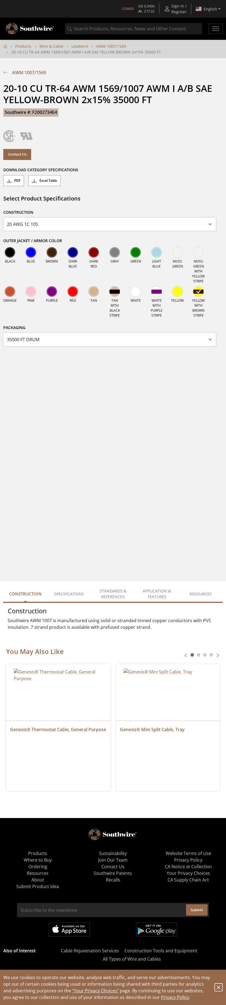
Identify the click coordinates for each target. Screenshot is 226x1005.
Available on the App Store (69, 929)
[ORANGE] (10, 291)
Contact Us (17, 154)
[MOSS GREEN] (177, 252)
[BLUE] (30, 252)
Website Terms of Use (188, 853)
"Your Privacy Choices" (95, 991)
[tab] (192, 655)
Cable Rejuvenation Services (90, 951)
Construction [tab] (25, 594)
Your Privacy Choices (188, 873)
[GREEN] (135, 252)
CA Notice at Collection (188, 867)
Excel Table (48, 180)
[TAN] (93, 291)
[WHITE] (135, 291)
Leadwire (79, 46)
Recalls (113, 880)
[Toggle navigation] (216, 29)
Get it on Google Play (156, 929)
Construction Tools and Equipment (161, 951)
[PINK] (30, 291)
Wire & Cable (51, 46)
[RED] (72, 291)
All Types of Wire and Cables (132, 959)
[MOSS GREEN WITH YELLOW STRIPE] (198, 252)
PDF (17, 180)
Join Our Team (113, 860)
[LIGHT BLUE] (156, 252)
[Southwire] (30, 28)
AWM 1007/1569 (111, 46)
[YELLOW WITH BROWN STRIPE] (198, 291)
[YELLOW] (177, 291)
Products (23, 46)
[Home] (5, 46)
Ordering (37, 867)
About (37, 880)
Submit (197, 909)
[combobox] (133, 28)
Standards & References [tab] (113, 593)
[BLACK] (10, 252)
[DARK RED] (93, 252)
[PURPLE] (51, 291)
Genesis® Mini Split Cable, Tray (152, 729)
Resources (38, 873)
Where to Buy (38, 860)
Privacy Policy (175, 997)
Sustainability (113, 853)
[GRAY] (114, 252)
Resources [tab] (201, 594)
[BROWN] (51, 252)
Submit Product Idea (37, 886)
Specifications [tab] (69, 594)
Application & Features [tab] (157, 593)
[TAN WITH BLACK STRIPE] (114, 291)
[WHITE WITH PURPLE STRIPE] (156, 291)
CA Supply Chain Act (188, 880)
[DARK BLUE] (72, 252)
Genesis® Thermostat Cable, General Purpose (58, 729)
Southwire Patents (113, 873)
